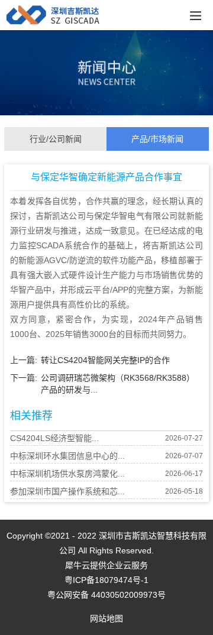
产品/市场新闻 (157, 139)
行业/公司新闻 (56, 139)
